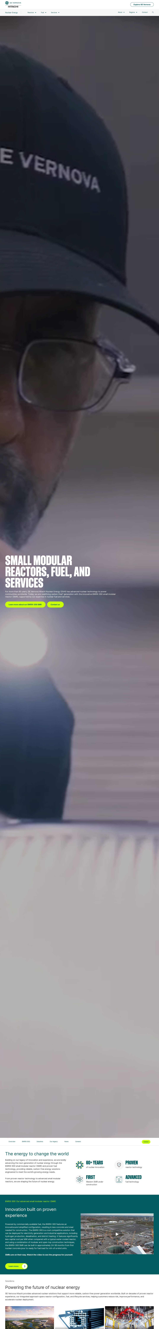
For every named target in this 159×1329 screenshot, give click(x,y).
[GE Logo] (13, 4)
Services (54, 12)
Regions (132, 12)
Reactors (31, 12)
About (120, 12)
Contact (145, 12)
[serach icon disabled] (153, 12)
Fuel (42, 12)
